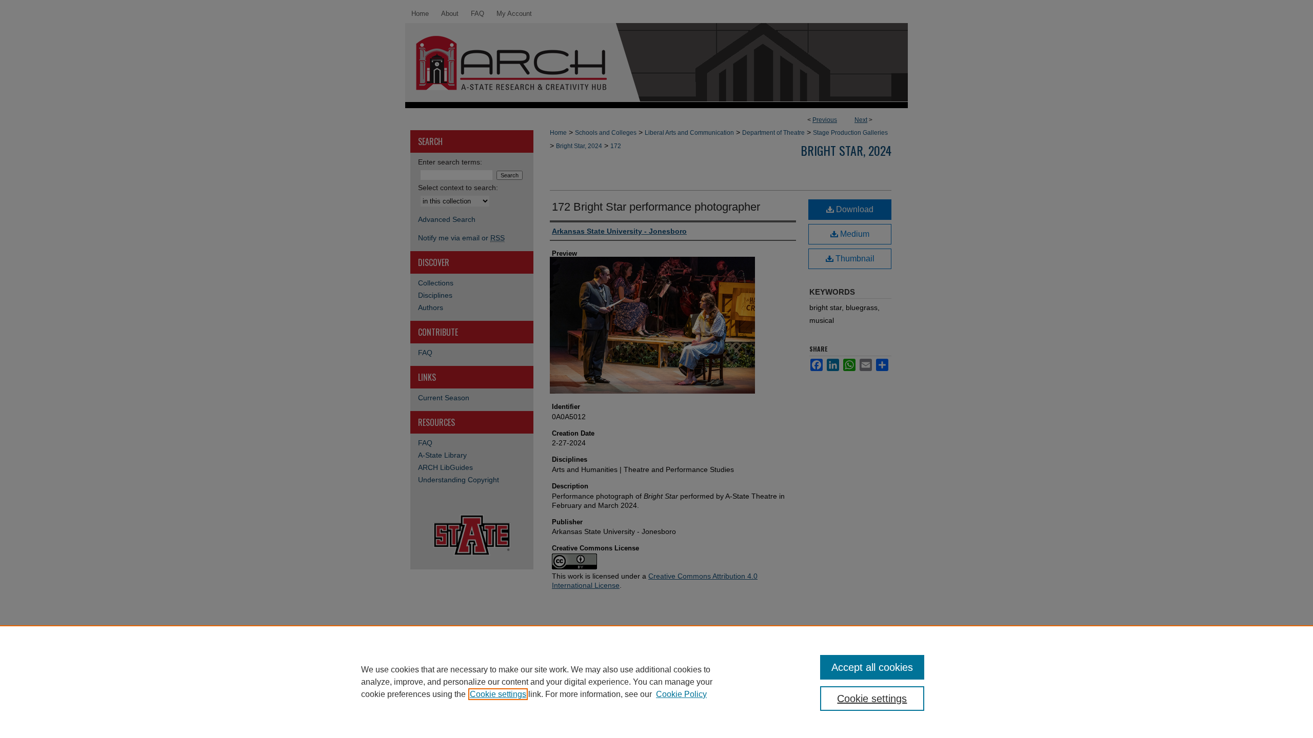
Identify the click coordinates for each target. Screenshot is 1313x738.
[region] (656, 681)
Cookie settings (498, 694)
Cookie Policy (681, 694)
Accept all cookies (872, 667)
